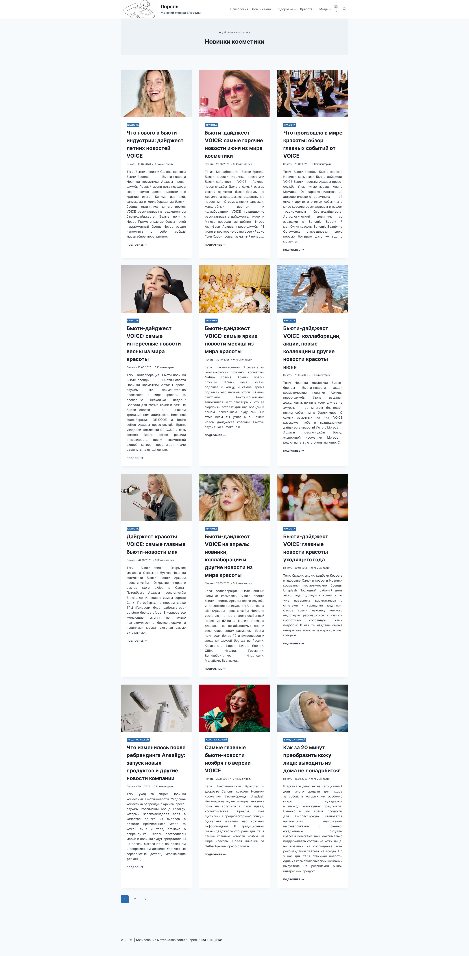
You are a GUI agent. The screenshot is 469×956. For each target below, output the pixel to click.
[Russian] (337, 9)
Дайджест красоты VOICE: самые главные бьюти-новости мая (156, 544)
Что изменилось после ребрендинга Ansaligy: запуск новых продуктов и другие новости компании (156, 762)
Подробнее (137, 244)
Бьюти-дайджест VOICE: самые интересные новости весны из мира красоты (154, 343)
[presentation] (156, 93)
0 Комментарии (163, 164)
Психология (239, 9)
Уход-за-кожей (138, 739)
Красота (133, 125)
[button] (344, 9)
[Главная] (220, 32)
